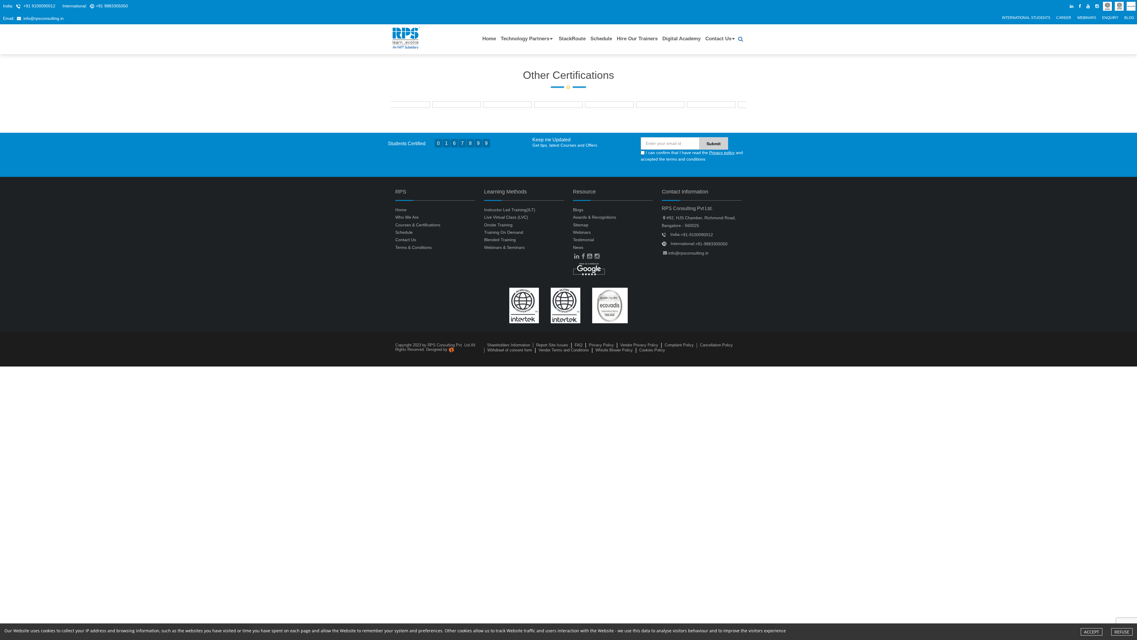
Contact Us (718, 38)
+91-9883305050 (711, 243)
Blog (1129, 18)
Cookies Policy (652, 350)
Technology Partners (525, 38)
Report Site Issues (552, 345)
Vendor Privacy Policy (639, 345)
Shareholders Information (508, 345)
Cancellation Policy (716, 345)
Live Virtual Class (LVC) (506, 217)
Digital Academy (681, 38)
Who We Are (407, 217)
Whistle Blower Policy (614, 350)
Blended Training (500, 239)
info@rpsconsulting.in (43, 18)
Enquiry (1110, 18)
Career (1063, 18)
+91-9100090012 (697, 234)
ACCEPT (1091, 632)
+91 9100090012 (39, 6)
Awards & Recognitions (594, 217)
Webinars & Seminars (504, 247)
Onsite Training (498, 225)
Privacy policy (722, 152)
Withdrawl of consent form (509, 350)
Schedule (601, 38)
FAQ (578, 345)
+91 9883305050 (112, 6)
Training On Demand (503, 232)
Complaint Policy (679, 345)
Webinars (1086, 18)
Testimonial (583, 239)
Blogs (578, 209)
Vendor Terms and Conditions (564, 350)
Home (489, 38)
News (578, 247)
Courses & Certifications (417, 225)
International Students (1026, 18)
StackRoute (572, 38)
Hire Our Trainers (637, 38)
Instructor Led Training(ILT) (509, 209)
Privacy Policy (601, 345)
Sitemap (580, 225)
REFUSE (1121, 632)
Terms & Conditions (413, 247)
